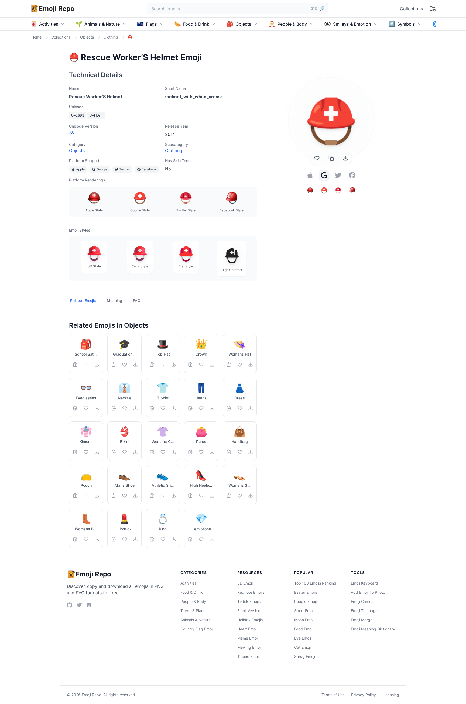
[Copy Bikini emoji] (113, 452)
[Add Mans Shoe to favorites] (124, 495)
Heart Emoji (247, 629)
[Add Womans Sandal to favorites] (239, 495)
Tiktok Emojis (249, 601)
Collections (411, 8)
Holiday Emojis (250, 619)
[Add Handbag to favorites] (239, 452)
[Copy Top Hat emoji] (152, 364)
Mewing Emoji (249, 647)
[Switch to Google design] (324, 175)
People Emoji (305, 601)
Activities (188, 583)
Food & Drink (191, 592)
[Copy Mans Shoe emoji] (113, 495)
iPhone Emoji (248, 656)
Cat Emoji (302, 647)
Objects (77, 150)
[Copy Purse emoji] (190, 452)
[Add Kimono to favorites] (86, 452)
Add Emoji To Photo (368, 592)
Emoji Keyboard (364, 583)
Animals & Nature (195, 619)
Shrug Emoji (304, 656)
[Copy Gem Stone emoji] (190, 539)
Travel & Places (193, 610)
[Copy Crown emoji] (190, 364)
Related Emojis (83, 300)
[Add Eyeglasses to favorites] (86, 408)
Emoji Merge (361, 619)
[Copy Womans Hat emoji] (229, 364)
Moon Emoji (304, 619)
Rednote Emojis (250, 592)
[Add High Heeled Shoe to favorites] (201, 495)
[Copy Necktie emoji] (113, 408)
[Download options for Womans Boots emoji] (96, 539)
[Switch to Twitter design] (338, 175)
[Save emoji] (317, 158)
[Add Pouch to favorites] (86, 495)
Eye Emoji (302, 638)
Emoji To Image (364, 610)
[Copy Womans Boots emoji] (75, 539)
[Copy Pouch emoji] (75, 495)
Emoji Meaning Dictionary (373, 629)
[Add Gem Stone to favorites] (201, 539)
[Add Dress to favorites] (239, 408)
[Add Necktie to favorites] (124, 408)
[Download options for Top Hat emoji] (173, 364)
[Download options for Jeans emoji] (212, 408)
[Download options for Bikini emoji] (135, 452)
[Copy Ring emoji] (152, 539)
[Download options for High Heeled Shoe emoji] (212, 495)
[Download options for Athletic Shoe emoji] (173, 495)
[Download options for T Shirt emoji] (173, 408)
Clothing (173, 150)
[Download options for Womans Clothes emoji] (173, 452)
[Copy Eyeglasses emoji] (75, 408)
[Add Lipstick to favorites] (124, 539)
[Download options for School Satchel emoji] (96, 364)
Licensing (390, 694)
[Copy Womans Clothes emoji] (152, 452)
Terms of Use (333, 694)
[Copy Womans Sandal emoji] (229, 495)
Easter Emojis (305, 592)
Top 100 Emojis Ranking (315, 583)
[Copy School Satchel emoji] (75, 364)
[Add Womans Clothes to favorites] (163, 452)
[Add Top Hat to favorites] (163, 364)
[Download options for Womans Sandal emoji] (250, 495)
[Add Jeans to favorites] (201, 408)
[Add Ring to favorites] (163, 539)
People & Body (193, 601)
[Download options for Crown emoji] (212, 364)
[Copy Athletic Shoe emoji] (152, 495)
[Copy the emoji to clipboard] (331, 158)
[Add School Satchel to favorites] (86, 364)
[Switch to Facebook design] (352, 175)
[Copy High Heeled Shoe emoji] (190, 495)
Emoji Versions (249, 610)
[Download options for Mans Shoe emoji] (135, 495)
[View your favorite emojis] (432, 8)
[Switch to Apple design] (310, 175)
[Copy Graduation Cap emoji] (113, 364)
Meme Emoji (247, 638)
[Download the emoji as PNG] (345, 158)
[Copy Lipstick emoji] (113, 539)
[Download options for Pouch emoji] (96, 495)
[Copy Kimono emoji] (75, 452)
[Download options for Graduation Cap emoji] (135, 364)
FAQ (137, 300)
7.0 (72, 132)
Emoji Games (362, 601)
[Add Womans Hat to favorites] (239, 364)
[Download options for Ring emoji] (173, 539)
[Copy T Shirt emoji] (152, 408)
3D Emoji (245, 583)
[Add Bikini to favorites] (124, 452)
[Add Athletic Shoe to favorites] (163, 495)
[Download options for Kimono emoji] (96, 452)
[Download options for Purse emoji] (212, 452)
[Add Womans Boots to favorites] (86, 539)
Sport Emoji (304, 610)
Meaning (114, 300)
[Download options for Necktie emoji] (135, 408)
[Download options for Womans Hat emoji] (250, 364)
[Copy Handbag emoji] (229, 452)
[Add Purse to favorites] (201, 452)
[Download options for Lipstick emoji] (135, 539)
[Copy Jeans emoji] (190, 408)
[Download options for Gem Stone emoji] (212, 539)
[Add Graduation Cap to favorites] (124, 364)
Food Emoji (303, 629)
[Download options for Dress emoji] (250, 408)
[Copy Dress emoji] (229, 408)
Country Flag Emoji (196, 629)
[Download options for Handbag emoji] (250, 452)
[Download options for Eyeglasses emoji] (96, 408)
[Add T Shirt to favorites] (163, 408)
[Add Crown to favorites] (201, 364)
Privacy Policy (363, 694)
